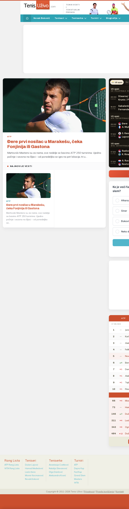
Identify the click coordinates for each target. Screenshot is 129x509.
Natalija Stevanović (58, 468)
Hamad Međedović (34, 468)
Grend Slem (79, 475)
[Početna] (27, 18)
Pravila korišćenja (105, 491)
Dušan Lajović (31, 464)
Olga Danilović (56, 472)
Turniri (94, 18)
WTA (76, 482)
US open (118, 82)
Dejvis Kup (79, 468)
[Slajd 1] (54, 128)
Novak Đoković (42, 18)
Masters (78, 479)
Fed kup (78, 472)
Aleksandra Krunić (57, 475)
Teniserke (77, 18)
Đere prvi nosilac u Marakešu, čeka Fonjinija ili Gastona (44, 144)
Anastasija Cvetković (59, 464)
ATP (76, 464)
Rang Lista (12, 460)
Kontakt (120, 491)
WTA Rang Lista (12, 468)
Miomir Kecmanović (34, 475)
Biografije (111, 18)
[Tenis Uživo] (42, 5)
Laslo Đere (30, 472)
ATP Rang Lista (11, 464)
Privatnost (89, 491)
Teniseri (59, 18)
